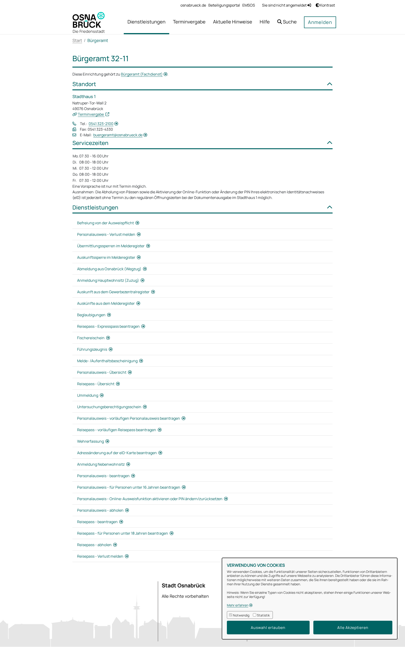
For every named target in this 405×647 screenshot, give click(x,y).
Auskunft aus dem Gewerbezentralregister (113, 291)
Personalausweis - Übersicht (102, 372)
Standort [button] (84, 84)
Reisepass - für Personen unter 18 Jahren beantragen (123, 533)
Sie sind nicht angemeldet (284, 5)
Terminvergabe (91, 114)
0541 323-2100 (101, 123)
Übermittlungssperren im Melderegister (111, 245)
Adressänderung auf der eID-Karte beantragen (117, 452)
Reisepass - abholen (94, 544)
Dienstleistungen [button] (95, 207)
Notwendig (241, 615)
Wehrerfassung (91, 441)
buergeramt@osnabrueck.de (117, 134)
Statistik (263, 615)
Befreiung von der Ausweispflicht (106, 222)
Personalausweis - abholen (100, 510)
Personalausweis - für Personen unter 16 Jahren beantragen (129, 487)
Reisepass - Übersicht (96, 383)
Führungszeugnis (92, 349)
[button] (287, 22)
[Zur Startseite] (88, 22)
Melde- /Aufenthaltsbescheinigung (107, 360)
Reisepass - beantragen (97, 521)
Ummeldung (88, 395)
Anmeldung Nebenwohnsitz (101, 464)
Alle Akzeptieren (352, 627)
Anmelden (320, 22)
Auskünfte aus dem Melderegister (106, 303)
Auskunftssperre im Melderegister (106, 257)
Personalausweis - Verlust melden (106, 234)
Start (77, 40)
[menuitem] (193, 5)
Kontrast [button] (327, 5)
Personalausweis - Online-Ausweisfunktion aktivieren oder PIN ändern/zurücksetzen (150, 498)
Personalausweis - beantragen (103, 475)
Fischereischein (91, 337)
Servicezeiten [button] (90, 143)
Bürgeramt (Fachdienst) (142, 74)
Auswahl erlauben (268, 627)
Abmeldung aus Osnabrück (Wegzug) (109, 268)
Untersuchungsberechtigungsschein (109, 406)
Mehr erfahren (237, 605)
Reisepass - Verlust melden (100, 556)
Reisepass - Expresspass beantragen (108, 326)
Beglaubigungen (91, 314)
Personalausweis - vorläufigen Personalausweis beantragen (129, 418)
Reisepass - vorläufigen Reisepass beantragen (117, 429)
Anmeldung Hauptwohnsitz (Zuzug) (108, 280)
